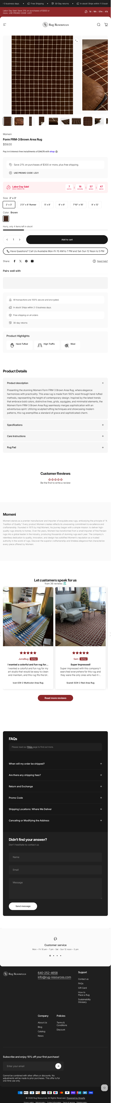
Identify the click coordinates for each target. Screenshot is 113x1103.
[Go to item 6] (64, 121)
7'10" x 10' (78, 204)
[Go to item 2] (19, 121)
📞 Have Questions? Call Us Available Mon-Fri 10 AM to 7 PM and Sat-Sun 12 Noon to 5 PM (55, 251)
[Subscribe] (58, 1066)
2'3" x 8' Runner (28, 204)
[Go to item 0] (7, 121)
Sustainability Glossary (84, 1000)
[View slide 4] (61, 956)
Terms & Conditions (62, 1023)
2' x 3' (9, 204)
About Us (42, 1022)
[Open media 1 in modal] (76, 41)
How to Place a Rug (84, 993)
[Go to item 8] (87, 121)
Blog (40, 1027)
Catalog (41, 1031)
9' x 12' (95, 204)
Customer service (55, 945)
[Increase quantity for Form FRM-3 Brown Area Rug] (20, 239)
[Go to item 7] (76, 121)
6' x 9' (62, 204)
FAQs (30, 747)
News (40, 1036)
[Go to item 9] (99, 121)
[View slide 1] (50, 956)
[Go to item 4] (41, 121)
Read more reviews (55, 698)
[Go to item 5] (53, 121)
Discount (61, 1029)
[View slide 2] (53, 956)
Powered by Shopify (76, 1098)
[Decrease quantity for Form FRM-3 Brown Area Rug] (6, 239)
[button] (110, 634)
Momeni (7, 134)
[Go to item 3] (30, 121)
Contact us (83, 979)
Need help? (102, 261)
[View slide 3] (57, 956)
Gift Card (82, 988)
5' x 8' (47, 204)
